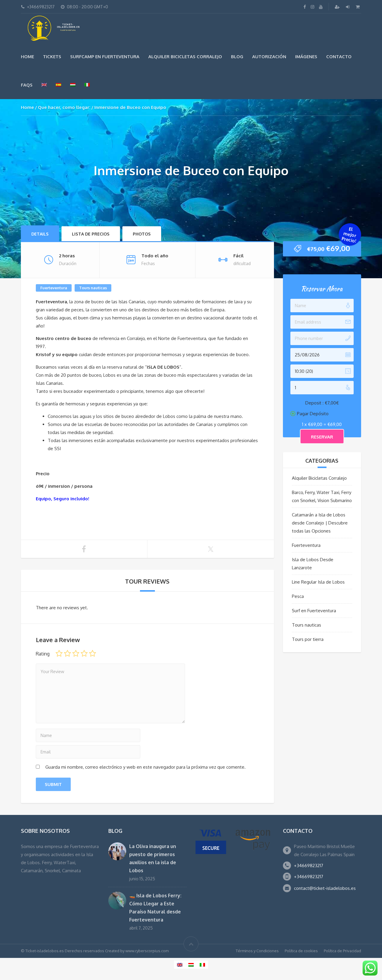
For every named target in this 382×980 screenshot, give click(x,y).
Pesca (298, 596)
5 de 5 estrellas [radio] (92, 653)
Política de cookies (301, 950)
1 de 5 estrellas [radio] (59, 653)
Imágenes (306, 56)
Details (40, 233)
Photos (142, 233)
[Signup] (338, 6)
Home (27, 56)
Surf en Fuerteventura (314, 610)
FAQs (27, 85)
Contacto (339, 56)
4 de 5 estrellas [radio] (84, 653)
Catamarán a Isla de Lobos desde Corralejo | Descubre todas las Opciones (320, 523)
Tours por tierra (308, 639)
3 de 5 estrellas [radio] (75, 653)
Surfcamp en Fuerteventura (104, 56)
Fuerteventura (53, 287)
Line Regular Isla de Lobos (318, 582)
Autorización (269, 56)
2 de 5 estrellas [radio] (67, 653)
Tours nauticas (93, 287)
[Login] (348, 6)
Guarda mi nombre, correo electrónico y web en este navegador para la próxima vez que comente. (145, 767)
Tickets (52, 56)
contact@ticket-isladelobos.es (325, 888)
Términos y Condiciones (257, 950)
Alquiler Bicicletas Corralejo (185, 56)
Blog (237, 56)
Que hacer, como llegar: (64, 107)
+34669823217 (308, 865)
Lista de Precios (91, 233)
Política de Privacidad (342, 950)
